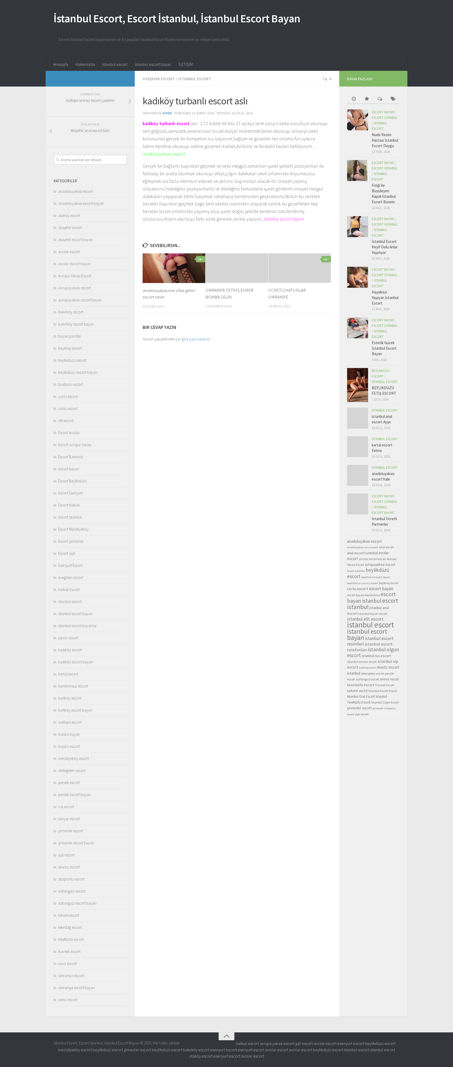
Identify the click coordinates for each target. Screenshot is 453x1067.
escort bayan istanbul (371, 597)
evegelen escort (70, 577)
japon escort (68, 637)
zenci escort (67, 999)
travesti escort (69, 951)
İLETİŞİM (186, 64)
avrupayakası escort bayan (80, 299)
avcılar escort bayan (74, 263)
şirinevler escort (70, 830)
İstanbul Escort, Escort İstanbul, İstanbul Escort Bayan (176, 18)
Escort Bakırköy (70, 456)
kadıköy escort (70, 649)
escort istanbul (70, 517)
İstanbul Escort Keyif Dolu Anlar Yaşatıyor (385, 247)
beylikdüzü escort (72, 360)
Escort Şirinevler (71, 541)
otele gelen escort (372, 673)
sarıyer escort (69, 818)
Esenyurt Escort (70, 565)
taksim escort (68, 915)
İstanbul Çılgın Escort (385, 702)
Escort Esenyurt (70, 492)
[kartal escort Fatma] (357, 446)
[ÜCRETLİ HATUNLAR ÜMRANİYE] (299, 268)
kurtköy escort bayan (75, 710)
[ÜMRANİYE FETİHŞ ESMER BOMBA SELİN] (237, 268)
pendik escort (69, 782)
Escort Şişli (66, 553)
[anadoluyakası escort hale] (357, 475)
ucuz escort (67, 963)
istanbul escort (114, 64)
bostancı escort (70, 384)
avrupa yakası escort (277, 1043)
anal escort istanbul (362, 553)
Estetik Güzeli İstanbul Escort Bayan (384, 348)
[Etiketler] (393, 99)
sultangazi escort (71, 891)
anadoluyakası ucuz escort (362, 547)
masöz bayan (69, 734)
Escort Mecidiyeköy (73, 529)
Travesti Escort (384, 685)
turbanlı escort (357, 691)
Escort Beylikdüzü (72, 480)
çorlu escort (68, 396)
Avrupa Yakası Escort (74, 275)
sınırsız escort (69, 867)
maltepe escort (70, 722)
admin (167, 113)
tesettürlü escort (71, 939)
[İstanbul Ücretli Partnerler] (357, 503)
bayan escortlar (356, 571)
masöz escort (69, 746)
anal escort (386, 547)
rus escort (66, 806)
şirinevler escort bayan (76, 842)
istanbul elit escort (365, 619)
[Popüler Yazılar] (366, 99)
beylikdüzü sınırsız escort (362, 583)
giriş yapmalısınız (196, 339)
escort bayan (68, 468)
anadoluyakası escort (75, 191)
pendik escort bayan (74, 794)
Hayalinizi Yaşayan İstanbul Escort (385, 298)
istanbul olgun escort (373, 652)
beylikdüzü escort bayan (77, 372)
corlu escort (67, 408)
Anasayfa (60, 64)
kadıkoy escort (367, 667)
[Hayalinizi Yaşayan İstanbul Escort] (357, 277)
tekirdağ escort (70, 927)
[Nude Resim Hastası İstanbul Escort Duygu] (357, 119)
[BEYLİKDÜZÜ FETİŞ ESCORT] (357, 385)
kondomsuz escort (73, 686)
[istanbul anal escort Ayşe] (357, 418)
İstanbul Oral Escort (361, 696)
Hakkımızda (85, 64)
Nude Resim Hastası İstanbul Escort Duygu (385, 140)
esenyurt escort (350, 1043)
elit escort (65, 420)
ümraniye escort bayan (76, 987)
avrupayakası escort (74, 287)
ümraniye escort (71, 975)
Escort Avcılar (69, 432)
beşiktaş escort (70, 348)
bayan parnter (69, 336)
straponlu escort (71, 879)
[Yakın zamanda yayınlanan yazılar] (353, 99)
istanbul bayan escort (372, 614)
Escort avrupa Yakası (74, 444)
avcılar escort (69, 251)
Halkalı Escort (69, 589)
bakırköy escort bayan (76, 324)
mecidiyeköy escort (73, 758)
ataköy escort (69, 215)
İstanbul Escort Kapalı (382, 691)
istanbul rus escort (376, 655)
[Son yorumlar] (379, 99)
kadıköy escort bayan (75, 661)
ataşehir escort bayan (75, 239)
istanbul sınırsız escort (362, 662)
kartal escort (68, 673)
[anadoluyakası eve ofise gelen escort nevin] (174, 268)
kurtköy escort (69, 698)
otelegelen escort (71, 770)
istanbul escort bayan (153, 64)
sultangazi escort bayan (77, 903)
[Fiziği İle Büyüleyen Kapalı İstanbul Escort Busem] (357, 170)
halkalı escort (247, 1043)
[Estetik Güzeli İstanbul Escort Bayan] (357, 327)
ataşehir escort (159, 78)
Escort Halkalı (69, 505)
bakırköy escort (70, 312)
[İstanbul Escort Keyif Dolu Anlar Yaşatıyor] (357, 226)
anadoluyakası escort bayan (81, 203)
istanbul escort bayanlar (77, 625)
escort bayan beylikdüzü (363, 595)
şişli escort (66, 854)
